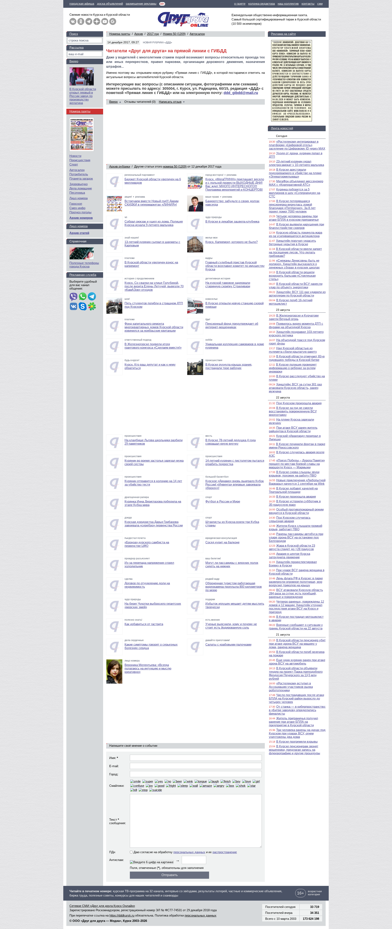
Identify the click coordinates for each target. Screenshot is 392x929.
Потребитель (78, 174)
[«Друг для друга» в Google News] (112, 21)
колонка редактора (261, 3)
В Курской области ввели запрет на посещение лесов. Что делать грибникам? (295, 252)
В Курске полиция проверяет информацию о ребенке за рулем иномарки (293, 368)
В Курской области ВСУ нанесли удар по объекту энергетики (295, 285)
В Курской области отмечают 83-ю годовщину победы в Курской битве (297, 358)
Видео (73, 61)
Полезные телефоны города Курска (84, 264)
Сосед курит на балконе (222, 542)
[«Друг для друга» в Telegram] (88, 21)
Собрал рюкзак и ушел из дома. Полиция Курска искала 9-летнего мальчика (154, 223)
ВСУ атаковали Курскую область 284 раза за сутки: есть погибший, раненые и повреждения (296, 593)
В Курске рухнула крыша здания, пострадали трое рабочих (228, 366)
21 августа (283, 634)
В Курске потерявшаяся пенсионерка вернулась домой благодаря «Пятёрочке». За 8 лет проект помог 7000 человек (292, 206)
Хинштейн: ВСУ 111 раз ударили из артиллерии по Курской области (297, 293)
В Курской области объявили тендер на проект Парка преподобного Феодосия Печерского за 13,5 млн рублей (296, 673)
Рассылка (76, 47)
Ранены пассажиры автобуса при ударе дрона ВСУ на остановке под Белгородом (296, 537)
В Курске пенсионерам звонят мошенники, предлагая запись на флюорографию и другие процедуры (294, 749)
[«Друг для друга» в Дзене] (96, 21)
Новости (75, 156)
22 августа (283, 397)
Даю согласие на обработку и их (185, 852)
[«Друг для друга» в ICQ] (92, 306)
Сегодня (281, 136)
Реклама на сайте (283, 34)
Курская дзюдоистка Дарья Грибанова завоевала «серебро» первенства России (154, 523)
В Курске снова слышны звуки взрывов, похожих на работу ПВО (294, 473)
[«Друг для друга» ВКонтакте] (72, 21)
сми (320, 3)
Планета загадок (81, 178)
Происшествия (79, 160)
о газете (239, 3)
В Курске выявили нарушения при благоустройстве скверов (296, 226)
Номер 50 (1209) (174, 34)
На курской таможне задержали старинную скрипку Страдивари (227, 284)
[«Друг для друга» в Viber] (73, 296)
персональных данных (189, 852)
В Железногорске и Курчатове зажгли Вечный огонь (294, 317)
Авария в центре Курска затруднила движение (289, 555)
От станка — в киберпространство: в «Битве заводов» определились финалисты (297, 710)
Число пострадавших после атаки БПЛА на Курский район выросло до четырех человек (296, 698)
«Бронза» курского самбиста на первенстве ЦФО (147, 544)
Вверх (113, 101)
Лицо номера (78, 198)
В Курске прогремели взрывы (297, 741)
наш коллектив (288, 3)
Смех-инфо (77, 208)
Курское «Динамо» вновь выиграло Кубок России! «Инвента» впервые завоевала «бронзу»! (234, 484)
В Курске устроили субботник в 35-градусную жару (295, 502)
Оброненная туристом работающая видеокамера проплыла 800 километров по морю (233, 586)
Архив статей (79, 233)
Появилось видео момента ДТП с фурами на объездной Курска (296, 325)
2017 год (153, 34)
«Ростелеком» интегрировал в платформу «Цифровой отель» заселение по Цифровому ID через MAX (297, 145)
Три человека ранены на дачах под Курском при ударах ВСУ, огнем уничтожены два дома (297, 733)
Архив (138, 34)
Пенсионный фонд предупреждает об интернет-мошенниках (231, 325)
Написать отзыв (170, 101)
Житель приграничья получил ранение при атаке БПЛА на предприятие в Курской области (293, 721)
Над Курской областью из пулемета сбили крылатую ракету (293, 349)
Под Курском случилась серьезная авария (290, 519)
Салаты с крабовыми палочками (228, 644)
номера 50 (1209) (175, 166)
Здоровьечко (78, 184)
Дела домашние (80, 188)
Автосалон (197, 34)
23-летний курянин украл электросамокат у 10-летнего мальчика (296, 163)
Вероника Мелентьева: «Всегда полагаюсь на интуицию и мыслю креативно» (148, 668)
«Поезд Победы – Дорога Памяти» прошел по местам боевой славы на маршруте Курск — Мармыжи (297, 464)
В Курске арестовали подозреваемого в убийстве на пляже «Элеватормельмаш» (295, 173)
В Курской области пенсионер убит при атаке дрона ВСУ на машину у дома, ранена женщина (297, 643)
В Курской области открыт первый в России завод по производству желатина (82, 96)
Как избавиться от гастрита (144, 624)
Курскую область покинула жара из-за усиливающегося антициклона (295, 234)
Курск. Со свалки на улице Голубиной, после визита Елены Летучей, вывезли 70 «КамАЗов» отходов (154, 286)
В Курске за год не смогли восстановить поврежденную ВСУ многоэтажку (293, 411)
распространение (225, 852)
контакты (308, 3)
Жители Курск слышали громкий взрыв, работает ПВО (295, 527)
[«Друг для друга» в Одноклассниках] (80, 21)
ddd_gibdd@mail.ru (241, 93)
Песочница (77, 192)
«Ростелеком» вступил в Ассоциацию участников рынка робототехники (291, 687)
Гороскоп (75, 203)
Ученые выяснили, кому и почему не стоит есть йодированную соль (231, 625)
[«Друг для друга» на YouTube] (104, 21)
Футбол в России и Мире (222, 501)
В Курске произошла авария (296, 496)
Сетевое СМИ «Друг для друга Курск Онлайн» (102, 906)
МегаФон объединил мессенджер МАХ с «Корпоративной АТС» (296, 182)
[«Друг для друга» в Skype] (83, 306)
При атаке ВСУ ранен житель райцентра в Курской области (293, 429)
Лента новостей (282, 128)
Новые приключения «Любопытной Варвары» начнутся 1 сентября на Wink (297, 481)
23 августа (283, 309)
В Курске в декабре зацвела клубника (232, 221)
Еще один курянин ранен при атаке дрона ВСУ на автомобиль (297, 661)
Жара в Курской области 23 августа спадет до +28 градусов (292, 547)
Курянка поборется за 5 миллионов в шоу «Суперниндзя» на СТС (294, 193)
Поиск (73, 34)
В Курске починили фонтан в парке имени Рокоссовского (297, 445)
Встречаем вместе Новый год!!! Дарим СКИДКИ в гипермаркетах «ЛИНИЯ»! (151, 202)
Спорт (73, 164)
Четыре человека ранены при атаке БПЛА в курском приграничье (294, 217)
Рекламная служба (82, 274)
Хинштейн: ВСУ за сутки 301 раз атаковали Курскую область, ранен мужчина (295, 388)
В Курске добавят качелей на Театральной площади (293, 490)
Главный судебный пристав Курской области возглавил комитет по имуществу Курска (235, 266)
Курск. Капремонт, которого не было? (231, 242)
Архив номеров (81, 217)
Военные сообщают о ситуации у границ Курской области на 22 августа (296, 626)
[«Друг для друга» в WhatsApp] (83, 296)
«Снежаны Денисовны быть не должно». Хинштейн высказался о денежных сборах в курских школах (294, 264)
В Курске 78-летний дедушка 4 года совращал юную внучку (230, 441)
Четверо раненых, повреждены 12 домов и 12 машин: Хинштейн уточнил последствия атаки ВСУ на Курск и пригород (296, 607)
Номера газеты (119, 34)
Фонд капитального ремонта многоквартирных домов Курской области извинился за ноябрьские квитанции (154, 327)
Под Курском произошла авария (299, 403)
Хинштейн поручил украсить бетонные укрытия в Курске (292, 242)
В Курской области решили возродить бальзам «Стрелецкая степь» (292, 275)
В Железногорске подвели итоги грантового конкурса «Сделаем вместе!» (153, 345)
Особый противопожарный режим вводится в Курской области (296, 511)
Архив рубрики (119, 166)
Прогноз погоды (80, 212)
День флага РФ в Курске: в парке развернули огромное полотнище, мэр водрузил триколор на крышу (296, 581)
